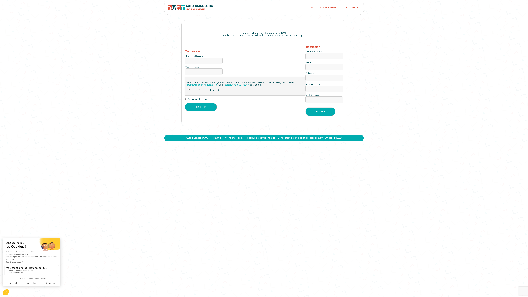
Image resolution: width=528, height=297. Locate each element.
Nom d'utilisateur (194, 56)
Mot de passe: (313, 95)
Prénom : (310, 73)
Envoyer (320, 112)
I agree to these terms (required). (204, 90)
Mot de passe (192, 67)
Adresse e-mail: (313, 84)
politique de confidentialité (202, 85)
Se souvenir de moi (198, 99)
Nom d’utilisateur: (315, 52)
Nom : (308, 63)
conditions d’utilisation (237, 85)
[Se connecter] (201, 107)
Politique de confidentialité (260, 138)
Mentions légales (234, 138)
